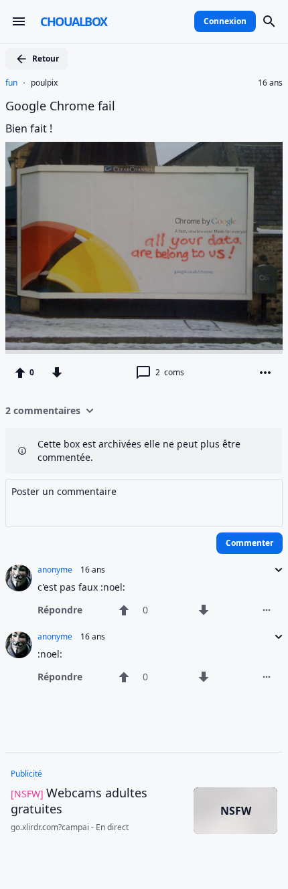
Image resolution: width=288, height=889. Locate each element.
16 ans (270, 83)
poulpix (44, 83)
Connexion (225, 21)
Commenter (249, 543)
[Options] (265, 372)
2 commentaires (42, 410)
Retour (45, 58)
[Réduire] (275, 570)
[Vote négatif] (57, 372)
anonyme (55, 570)
